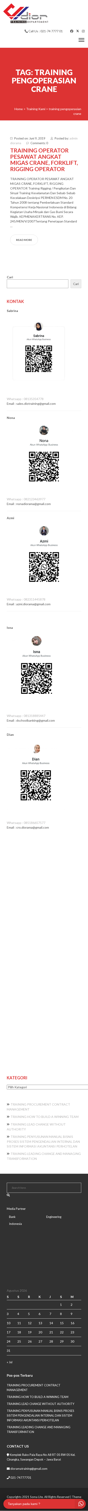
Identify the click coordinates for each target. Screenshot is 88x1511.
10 (8, 1323)
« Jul (9, 1362)
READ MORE (24, 240)
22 (62, 1332)
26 (30, 1341)
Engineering (53, 1217)
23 (72, 1332)
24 (8, 1341)
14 (51, 1323)
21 (51, 1332)
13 (40, 1323)
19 (30, 1332)
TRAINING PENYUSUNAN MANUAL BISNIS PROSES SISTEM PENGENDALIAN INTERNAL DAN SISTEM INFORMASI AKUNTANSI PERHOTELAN (43, 1141)
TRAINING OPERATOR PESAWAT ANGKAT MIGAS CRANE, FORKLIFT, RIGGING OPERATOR (44, 159)
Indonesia (15, 1224)
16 (72, 1323)
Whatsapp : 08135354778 (25, 399)
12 (30, 1323)
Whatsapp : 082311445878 (26, 599)
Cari (10, 277)
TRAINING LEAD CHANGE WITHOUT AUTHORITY (40, 1404)
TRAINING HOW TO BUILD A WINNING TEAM (45, 1117)
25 (19, 1341)
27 (40, 1341)
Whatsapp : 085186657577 (26, 823)
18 (19, 1332)
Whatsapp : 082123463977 (26, 499)
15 (62, 1323)
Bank (12, 1217)
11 (19, 1323)
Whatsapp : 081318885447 (26, 716)
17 (8, 1332)
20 (40, 1332)
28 (51, 1341)
